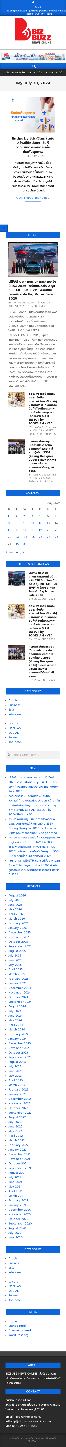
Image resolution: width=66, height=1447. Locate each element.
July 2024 (14, 1011)
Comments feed (19, 1330)
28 (56, 537)
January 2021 (17, 1205)
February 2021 (18, 1200)
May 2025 (15, 965)
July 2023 (14, 1066)
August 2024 (17, 1006)
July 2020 (14, 1233)
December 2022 (19, 1099)
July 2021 (14, 1177)
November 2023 (19, 1048)
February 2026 (18, 923)
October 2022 (18, 1108)
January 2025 (17, 983)
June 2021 (15, 1182)
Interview (14, 714)
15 (9, 530)
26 (40, 537)
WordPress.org (18, 1335)
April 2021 (15, 1191)
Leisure (13, 723)
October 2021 (17, 1163)
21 (56, 530)
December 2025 (19, 932)
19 (40, 530)
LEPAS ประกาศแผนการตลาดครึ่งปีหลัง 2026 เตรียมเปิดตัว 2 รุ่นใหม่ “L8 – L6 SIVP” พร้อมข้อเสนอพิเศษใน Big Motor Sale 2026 (32, 290)
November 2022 (19, 1103)
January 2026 (17, 928)
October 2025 (18, 942)
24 (25, 537)
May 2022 (15, 1131)
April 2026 (15, 914)
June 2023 (15, 1071)
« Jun (9, 552)
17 (24, 530)
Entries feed (17, 1326)
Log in (12, 1321)
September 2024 (20, 1002)
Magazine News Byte (34, 1438)
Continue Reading (33, 198)
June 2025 (15, 960)
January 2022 (17, 1150)
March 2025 (16, 974)
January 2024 (17, 1039)
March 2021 (16, 1196)
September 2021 (19, 1168)
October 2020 (18, 1219)
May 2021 (14, 1187)
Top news (15, 742)
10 (24, 523)
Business (40, 306)
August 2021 (16, 1173)
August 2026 (17, 896)
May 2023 (15, 1076)
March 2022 (16, 1140)
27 (48, 537)
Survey (13, 737)
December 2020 (19, 1210)
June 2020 (15, 1237)
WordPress (32, 1441)
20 (48, 530)
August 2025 (17, 951)
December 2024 (19, 988)
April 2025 (15, 969)
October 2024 (18, 997)
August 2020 (17, 1228)
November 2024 (19, 993)
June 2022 (15, 1127)
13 (48, 523)
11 (33, 523)
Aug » (20, 552)
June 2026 (15, 905)
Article (13, 700)
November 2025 (19, 937)
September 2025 (19, 946)
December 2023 (19, 1043)
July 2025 (14, 956)
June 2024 (15, 1016)
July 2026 (14, 900)
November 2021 (19, 1159)
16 (17, 530)
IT (9, 719)
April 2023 (15, 1080)
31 (24, 544)
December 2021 (19, 1154)
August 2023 (17, 1062)
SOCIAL (49, 481)
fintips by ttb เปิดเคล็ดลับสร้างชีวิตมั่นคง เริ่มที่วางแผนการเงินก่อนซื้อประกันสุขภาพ (33, 145)
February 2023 (18, 1090)
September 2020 (20, 1224)
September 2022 (20, 1113)
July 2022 (14, 1122)
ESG (11, 710)
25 (33, 537)
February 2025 (18, 979)
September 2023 (20, 1057)
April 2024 (15, 1025)
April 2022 (15, 1136)
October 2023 (18, 1053)
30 (17, 544)
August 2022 (17, 1117)
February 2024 (18, 1034)
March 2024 (16, 1029)
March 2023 (16, 1085)
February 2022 (18, 1145)
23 (17, 537)
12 (40, 523)
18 (33, 530)
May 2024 (15, 1020)
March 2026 (16, 919)
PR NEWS (14, 728)
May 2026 (15, 909)
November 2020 (19, 1214)
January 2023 (17, 1094)
